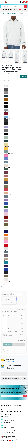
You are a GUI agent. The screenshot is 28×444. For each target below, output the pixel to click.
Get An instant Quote (14, 10)
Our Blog (19, 405)
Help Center (3, 411)
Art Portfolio (9, 411)
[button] (23, 2)
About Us (3, 405)
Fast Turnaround (14, 412)
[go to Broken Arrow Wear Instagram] (5, 440)
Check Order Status (17, 411)
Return (8, 412)
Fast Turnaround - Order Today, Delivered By (14, 9)
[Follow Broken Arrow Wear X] (3, 440)
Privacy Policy (13, 405)
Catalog (4, 13)
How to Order (4, 412)
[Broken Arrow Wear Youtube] (10, 440)
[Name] (25, 396)
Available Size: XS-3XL (10, 361)
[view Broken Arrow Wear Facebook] (1, 440)
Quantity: (3, 286)
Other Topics (3, 406)
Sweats (9, 13)
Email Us (5, 425)
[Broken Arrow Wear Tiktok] (7, 440)
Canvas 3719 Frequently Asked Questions (10, 378)
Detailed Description (6, 374)
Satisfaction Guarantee (6, 414)
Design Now (23, 76)
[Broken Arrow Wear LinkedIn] (12, 440)
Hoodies (14, 13)
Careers (7, 405)
